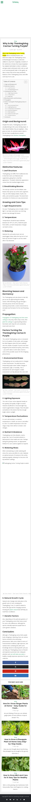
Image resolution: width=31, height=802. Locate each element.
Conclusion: (8, 117)
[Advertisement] (15, 20)
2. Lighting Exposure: (12, 107)
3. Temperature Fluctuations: (14, 108)
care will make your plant (17, 654)
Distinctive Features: (10, 86)
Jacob (20, 49)
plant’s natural (14, 609)
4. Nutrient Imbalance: (12, 110)
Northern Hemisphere (20, 135)
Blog (15, 41)
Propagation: (8, 100)
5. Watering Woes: (11, 112)
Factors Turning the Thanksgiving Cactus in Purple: (15, 102)
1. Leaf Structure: (11, 88)
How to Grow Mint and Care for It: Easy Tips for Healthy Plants (15, 777)
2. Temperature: (11, 94)
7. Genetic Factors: (11, 115)
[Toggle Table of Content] (25, 81)
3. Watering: (10, 96)
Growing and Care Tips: (10, 91)
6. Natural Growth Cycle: (12, 113)
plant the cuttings (7, 322)
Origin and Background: (11, 84)
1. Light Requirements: (12, 93)
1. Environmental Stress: (12, 105)
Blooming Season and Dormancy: (13, 98)
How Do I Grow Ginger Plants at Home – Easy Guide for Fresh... (15, 705)
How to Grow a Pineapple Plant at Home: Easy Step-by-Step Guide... (15, 741)
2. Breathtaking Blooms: (12, 89)
